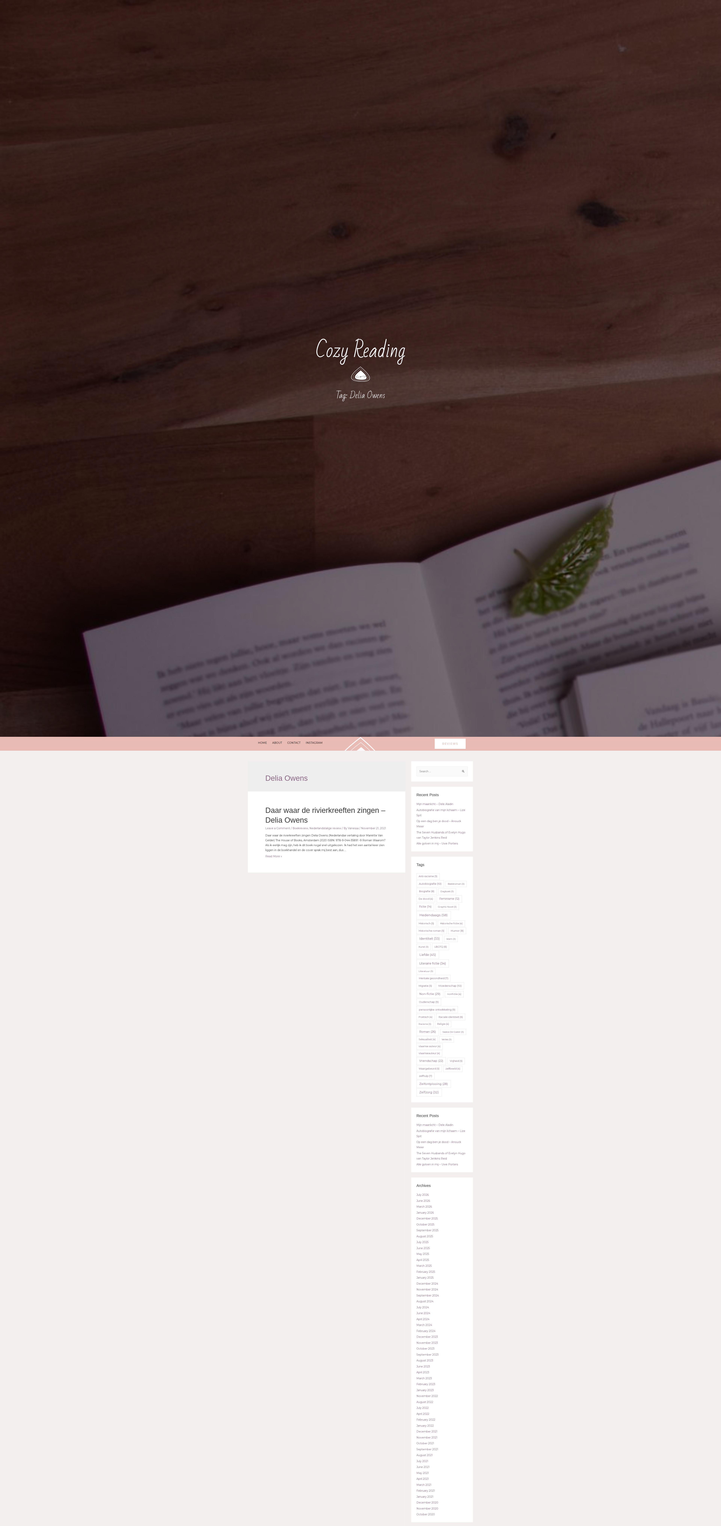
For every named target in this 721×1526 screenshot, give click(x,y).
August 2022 (424, 1402)
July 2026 (422, 1194)
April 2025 (422, 1260)
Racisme (425, 1024)
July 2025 (422, 1242)
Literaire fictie (432, 963)
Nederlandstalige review (325, 828)
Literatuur (426, 971)
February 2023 (425, 1384)
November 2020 (427, 1508)
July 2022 (422, 1408)
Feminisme (449, 898)
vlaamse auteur (429, 1046)
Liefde (427, 955)
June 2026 (423, 1201)
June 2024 (423, 1313)
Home (262, 742)
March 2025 (424, 1266)
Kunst (423, 946)
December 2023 (427, 1337)
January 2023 (425, 1390)
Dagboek (447, 891)
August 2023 (424, 1360)
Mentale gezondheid (433, 978)
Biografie (426, 891)
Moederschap (450, 985)
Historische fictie (451, 923)
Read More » (273, 856)
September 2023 (427, 1354)
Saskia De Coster (453, 1031)
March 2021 (423, 1485)
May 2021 (422, 1473)
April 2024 (422, 1319)
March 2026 (424, 1206)
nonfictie (454, 994)
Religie (443, 1024)
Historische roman (431, 930)
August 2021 (424, 1455)
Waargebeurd (429, 1068)
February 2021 (425, 1490)
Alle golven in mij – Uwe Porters (437, 843)
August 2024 (424, 1301)
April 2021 (422, 1479)
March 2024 (424, 1325)
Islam (451, 938)
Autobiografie (430, 883)
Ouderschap (429, 1001)
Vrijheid (456, 1061)
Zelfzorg (429, 1092)
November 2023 (427, 1343)
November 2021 (426, 1437)
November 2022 (427, 1396)
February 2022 (425, 1419)
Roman (427, 1031)
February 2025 (425, 1272)
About (277, 742)
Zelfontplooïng (433, 1084)
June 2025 (423, 1248)
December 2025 (427, 1218)
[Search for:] (442, 771)
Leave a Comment (277, 828)
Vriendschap (431, 1061)
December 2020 (427, 1502)
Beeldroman (456, 883)
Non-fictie (429, 994)
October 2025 (425, 1224)
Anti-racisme (428, 876)
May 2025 (422, 1254)
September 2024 (427, 1295)
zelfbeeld (453, 1068)
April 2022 (422, 1414)
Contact (293, 742)
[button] (450, 744)
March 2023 (424, 1378)
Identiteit (429, 938)
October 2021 (425, 1443)
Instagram (314, 742)
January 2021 (424, 1496)
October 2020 (425, 1514)
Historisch (426, 923)
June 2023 (423, 1366)
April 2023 (422, 1372)
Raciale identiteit (451, 1016)
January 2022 (425, 1425)
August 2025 (424, 1236)
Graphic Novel (447, 906)
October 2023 (425, 1348)
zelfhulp (425, 1075)
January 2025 (425, 1277)
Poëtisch (425, 1017)
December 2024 (427, 1283)
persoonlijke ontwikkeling (437, 1009)
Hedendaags (433, 915)
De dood (426, 898)
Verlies (447, 1039)
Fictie (425, 906)
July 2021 (422, 1461)
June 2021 (423, 1467)
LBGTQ (440, 946)
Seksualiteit (427, 1039)
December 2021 (426, 1431)
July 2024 (422, 1307)
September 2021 (427, 1449)
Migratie (425, 985)
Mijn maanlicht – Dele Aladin (434, 804)
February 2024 (425, 1331)
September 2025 (427, 1230)
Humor (457, 930)
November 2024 (427, 1289)
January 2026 (425, 1212)
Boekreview (300, 828)
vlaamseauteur (429, 1053)
